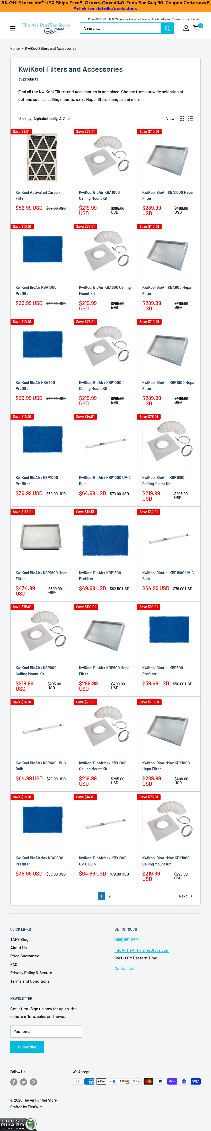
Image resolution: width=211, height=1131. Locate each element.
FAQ (13, 964)
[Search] (167, 28)
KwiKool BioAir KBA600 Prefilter (35, 385)
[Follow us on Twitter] (23, 1082)
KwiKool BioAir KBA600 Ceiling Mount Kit (105, 290)
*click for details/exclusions (105, 9)
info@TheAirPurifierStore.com (142, 950)
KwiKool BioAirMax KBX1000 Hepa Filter (166, 765)
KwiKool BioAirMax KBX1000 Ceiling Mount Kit (103, 765)
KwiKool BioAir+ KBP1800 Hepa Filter (41, 575)
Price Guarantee (24, 955)
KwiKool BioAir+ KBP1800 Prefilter (100, 575)
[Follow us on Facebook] (13, 1082)
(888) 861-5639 (127, 939)
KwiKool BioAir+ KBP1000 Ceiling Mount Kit (100, 385)
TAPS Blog (19, 939)
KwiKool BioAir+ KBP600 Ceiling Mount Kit (36, 670)
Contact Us (124, 968)
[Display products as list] (190, 118)
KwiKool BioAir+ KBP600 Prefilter (162, 670)
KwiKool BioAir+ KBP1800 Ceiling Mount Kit (163, 480)
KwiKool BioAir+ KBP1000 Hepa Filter (168, 385)
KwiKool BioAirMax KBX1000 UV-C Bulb (103, 860)
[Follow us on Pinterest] (33, 1082)
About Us (18, 947)
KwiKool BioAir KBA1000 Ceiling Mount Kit (99, 195)
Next (183, 896)
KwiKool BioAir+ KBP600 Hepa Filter (104, 670)
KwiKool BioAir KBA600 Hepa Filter (166, 290)
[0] (196, 28)
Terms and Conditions (30, 980)
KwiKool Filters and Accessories (50, 48)
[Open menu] (12, 28)
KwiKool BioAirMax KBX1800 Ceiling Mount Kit (166, 860)
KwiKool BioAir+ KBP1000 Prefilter (37, 480)
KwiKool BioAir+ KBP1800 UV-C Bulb (168, 575)
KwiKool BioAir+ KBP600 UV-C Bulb (41, 765)
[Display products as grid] (182, 118)
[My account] (186, 28)
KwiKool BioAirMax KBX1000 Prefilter (39, 860)
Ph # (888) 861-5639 (101, 19)
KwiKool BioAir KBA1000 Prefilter (36, 290)
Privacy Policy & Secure (31, 972)
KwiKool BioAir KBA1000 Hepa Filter (167, 195)
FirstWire (35, 1107)
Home (15, 48)
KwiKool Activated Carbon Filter (38, 195)
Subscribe (27, 1046)
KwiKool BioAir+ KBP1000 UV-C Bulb (105, 480)
